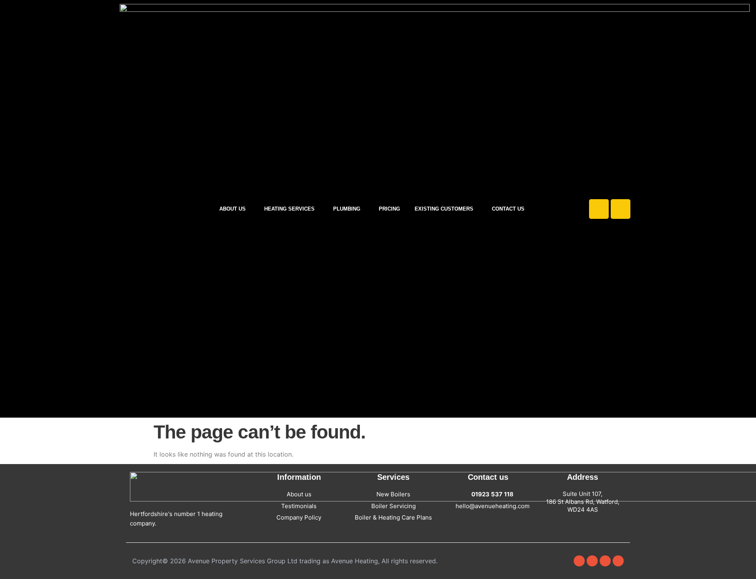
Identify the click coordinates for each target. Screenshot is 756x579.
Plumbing (346, 209)
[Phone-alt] (620, 209)
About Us (232, 209)
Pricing (389, 209)
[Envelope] (599, 209)
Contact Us (508, 209)
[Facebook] (579, 560)
